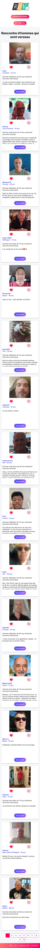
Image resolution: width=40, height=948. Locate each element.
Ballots (4, 908)
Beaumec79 (6, 182)
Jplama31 (6, 405)
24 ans (11, 518)
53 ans (9, 351)
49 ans (11, 295)
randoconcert (7, 461)
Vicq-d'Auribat (7, 128)
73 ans (13, 240)
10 (24, 940)
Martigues (6, 240)
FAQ (11, 946)
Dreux (4, 685)
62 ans (11, 741)
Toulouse (5, 407)
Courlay (5, 184)
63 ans (12, 184)
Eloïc (4, 516)
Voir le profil (20, 92)
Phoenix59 (6, 294)
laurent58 (6, 349)
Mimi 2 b (5, 739)
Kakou (4, 906)
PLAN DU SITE (24, 946)
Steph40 (5, 628)
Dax (3, 574)
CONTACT (35, 946)
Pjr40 (4, 572)
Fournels (5, 630)
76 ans (17, 128)
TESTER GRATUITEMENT (20, 16)
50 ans (23, 852)
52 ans (13, 73)
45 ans (13, 407)
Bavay (4, 295)
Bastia (4, 741)
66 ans (11, 908)
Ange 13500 (6, 238)
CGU (15, 946)
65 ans (9, 463)
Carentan (5, 73)
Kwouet (5, 127)
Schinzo (5, 850)
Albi (3, 463)
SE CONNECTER (20, 23)
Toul (4, 351)
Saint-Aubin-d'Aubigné (10, 852)
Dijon (4, 797)
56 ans (9, 574)
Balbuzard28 (7, 683)
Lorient (5, 518)
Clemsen (5, 795)
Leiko (4, 71)
